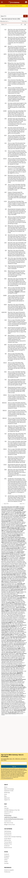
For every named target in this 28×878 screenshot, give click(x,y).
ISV (6, 217)
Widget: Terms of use (9, 824)
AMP (5, 46)
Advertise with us (8, 812)
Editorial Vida (7, 840)
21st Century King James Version (8, 506)
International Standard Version (18, 580)
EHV (6, 143)
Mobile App (7, 792)
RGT (6, 433)
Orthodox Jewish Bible (16, 685)
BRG (5, 63)
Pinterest (6, 858)
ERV (6, 127)
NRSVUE (5, 418)
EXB (6, 166)
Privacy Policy (9, 777)
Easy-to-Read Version (12, 540)
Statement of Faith (8, 790)
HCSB (5, 201)
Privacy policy (7, 815)
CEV (6, 103)
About (5, 787)
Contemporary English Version (13, 531)
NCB (5, 320)
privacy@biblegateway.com (7, 778)
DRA (5, 118)
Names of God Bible (20, 607)
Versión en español (9, 870)
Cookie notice (7, 821)
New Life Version (10, 652)
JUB (6, 226)
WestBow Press (8, 844)
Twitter (6, 861)
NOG (5, 287)
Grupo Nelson (7, 838)
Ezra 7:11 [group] (4, 24)
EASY (5, 135)
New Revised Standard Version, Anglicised (13, 658)
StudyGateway (7, 833)
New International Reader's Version (18, 636)
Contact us (7, 813)
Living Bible (19, 597)
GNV (5, 175)
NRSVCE (5, 410)
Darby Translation (12, 535)
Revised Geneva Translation (16, 687)
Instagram (6, 856)
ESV (6, 151)
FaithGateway (7, 831)
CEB (6, 87)
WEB (5, 469)
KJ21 (5, 29)
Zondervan (7, 845)
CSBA (5, 80)
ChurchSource (7, 835)
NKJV (5, 371)
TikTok (5, 859)
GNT (5, 192)
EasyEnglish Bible (21, 541)
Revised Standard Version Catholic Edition (10, 695)
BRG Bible (21, 515)
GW (6, 184)
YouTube (6, 863)
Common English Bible (12, 528)
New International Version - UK (13, 644)
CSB (6, 72)
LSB (6, 250)
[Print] (25, 24)
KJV (6, 235)
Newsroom (7, 798)
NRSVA (5, 395)
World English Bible (18, 710)
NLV (6, 379)
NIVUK (5, 362)
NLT (6, 387)
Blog (5, 796)
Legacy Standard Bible (15, 589)
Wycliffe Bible (11, 712)
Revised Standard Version (7, 690)
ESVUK (5, 158)
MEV (5, 278)
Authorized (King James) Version (8, 587)
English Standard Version (11, 548)
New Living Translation (21, 653)
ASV (6, 37)
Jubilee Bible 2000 (21, 583)
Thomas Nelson (8, 842)
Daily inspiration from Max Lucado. (13, 5)
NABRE (5, 295)
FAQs (5, 806)
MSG (5, 271)
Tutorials (6, 808)
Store (5, 794)
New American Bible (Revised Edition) (13, 610)
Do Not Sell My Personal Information (13, 819)
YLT (6, 496)
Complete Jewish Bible (20, 529)
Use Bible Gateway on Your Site (12, 810)
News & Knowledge (9, 789)
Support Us (7, 799)
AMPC (5, 54)
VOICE (5, 464)
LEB (6, 258)
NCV (5, 327)
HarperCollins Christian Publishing (12, 836)
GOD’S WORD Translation (7, 566)
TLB (6, 266)
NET (6, 335)
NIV (6, 353)
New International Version (13, 640)
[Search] (25, 16)
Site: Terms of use (8, 822)
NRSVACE (4, 402)
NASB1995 (4, 312)
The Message (9, 602)
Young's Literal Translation (10, 713)
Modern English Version (19, 603)
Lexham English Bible (17, 595)
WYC (5, 478)
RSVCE (5, 449)
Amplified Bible (16, 510)
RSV (6, 441)
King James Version (12, 586)
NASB (5, 304)
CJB (6, 95)
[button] (26, 2)
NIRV (5, 344)
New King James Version (12, 648)
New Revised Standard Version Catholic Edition (12, 673)
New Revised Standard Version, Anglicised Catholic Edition (13, 666)
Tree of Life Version (20, 701)
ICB (6, 209)
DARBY (5, 111)
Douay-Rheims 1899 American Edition (16, 537)
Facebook (6, 854)
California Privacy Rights (10, 817)
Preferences (7, 872)
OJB (6, 426)
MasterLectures (8, 847)
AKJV (5, 242)
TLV (6, 457)
